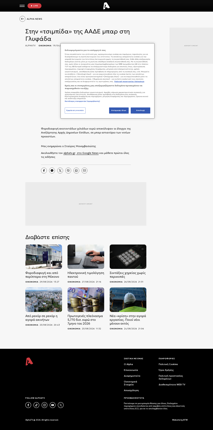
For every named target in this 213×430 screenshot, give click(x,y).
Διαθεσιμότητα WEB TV (172, 384)
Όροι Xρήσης (166, 370)
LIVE (35, 5)
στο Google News (87, 153)
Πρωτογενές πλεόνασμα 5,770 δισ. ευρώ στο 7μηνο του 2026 (85, 319)
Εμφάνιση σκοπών (75, 110)
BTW (185, 420)
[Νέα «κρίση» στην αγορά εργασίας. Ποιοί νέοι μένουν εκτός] (128, 299)
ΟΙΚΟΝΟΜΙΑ (45, 45)
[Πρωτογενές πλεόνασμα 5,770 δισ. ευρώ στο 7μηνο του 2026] (86, 299)
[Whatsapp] (76, 170)
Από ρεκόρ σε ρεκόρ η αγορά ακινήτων (41, 318)
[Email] (84, 170)
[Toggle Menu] (22, 5)
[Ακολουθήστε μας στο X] (61, 405)
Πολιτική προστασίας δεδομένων (171, 377)
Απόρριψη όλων (118, 110)
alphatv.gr (69, 153)
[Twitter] (60, 170)
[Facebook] (44, 170)
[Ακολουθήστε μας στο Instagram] (44, 405)
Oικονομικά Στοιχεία (130, 383)
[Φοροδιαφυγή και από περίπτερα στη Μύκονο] (43, 257)
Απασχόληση (131, 390)
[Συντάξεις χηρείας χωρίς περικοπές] (128, 257)
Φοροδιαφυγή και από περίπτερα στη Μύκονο (42, 275)
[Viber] (68, 170)
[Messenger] (52, 170)
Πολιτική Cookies (168, 364)
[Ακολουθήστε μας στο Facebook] (28, 405)
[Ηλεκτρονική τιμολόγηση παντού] (86, 257)
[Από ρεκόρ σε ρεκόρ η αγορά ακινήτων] (43, 299)
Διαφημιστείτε (132, 375)
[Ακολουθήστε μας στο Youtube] (52, 405)
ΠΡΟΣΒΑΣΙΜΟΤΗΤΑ (134, 398)
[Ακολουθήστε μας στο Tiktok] (36, 405)
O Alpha (128, 364)
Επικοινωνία (131, 370)
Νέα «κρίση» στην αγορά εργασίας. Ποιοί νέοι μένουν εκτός (128, 319)
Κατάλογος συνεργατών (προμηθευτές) (82, 101)
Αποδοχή (140, 110)
